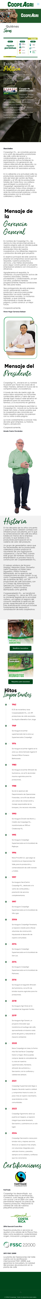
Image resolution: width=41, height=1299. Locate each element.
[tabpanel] (20, 103)
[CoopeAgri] (20, 4)
